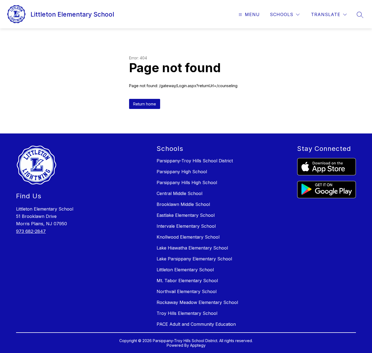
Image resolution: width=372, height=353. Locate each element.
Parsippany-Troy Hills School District (195, 160)
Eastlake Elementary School (186, 215)
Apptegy (198, 345)
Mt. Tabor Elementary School (187, 280)
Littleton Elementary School (185, 269)
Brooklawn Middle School (183, 204)
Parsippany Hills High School (187, 182)
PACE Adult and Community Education (196, 324)
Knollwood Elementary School (188, 237)
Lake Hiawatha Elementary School (192, 248)
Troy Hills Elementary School (187, 313)
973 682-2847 (31, 231)
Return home (144, 104)
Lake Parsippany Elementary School (194, 258)
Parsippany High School (182, 171)
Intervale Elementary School (186, 226)
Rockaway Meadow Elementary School (197, 302)
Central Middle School (179, 193)
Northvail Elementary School (187, 291)
